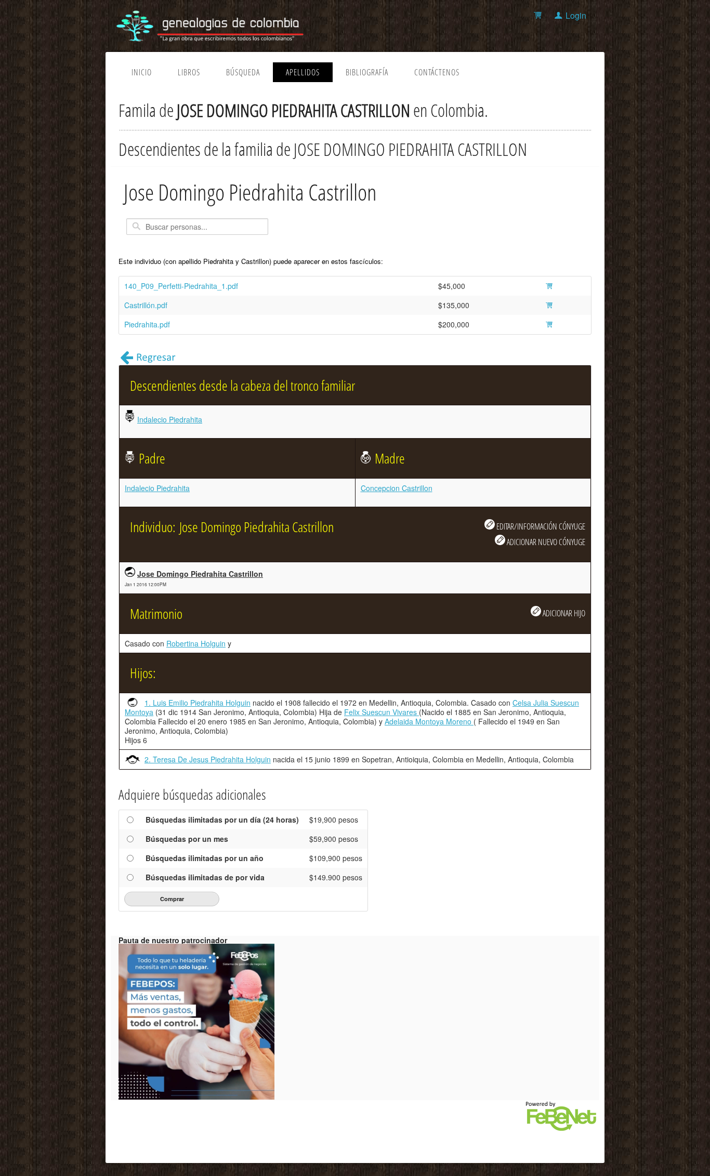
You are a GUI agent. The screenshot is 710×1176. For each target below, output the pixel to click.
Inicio (142, 72)
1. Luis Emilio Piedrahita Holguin (197, 702)
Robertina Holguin (196, 643)
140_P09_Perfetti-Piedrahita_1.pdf (181, 286)
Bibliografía (367, 72)
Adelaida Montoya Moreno (429, 721)
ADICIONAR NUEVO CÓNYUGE (545, 541)
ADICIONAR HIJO (563, 612)
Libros (189, 72)
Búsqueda (243, 72)
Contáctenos (436, 72)
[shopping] (539, 15)
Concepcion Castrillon (396, 488)
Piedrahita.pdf (147, 324)
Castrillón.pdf (145, 305)
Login (576, 15)
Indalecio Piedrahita (169, 419)
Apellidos (303, 72)
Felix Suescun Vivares (381, 712)
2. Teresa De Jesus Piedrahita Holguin (207, 759)
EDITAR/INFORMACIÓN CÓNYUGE (540, 526)
